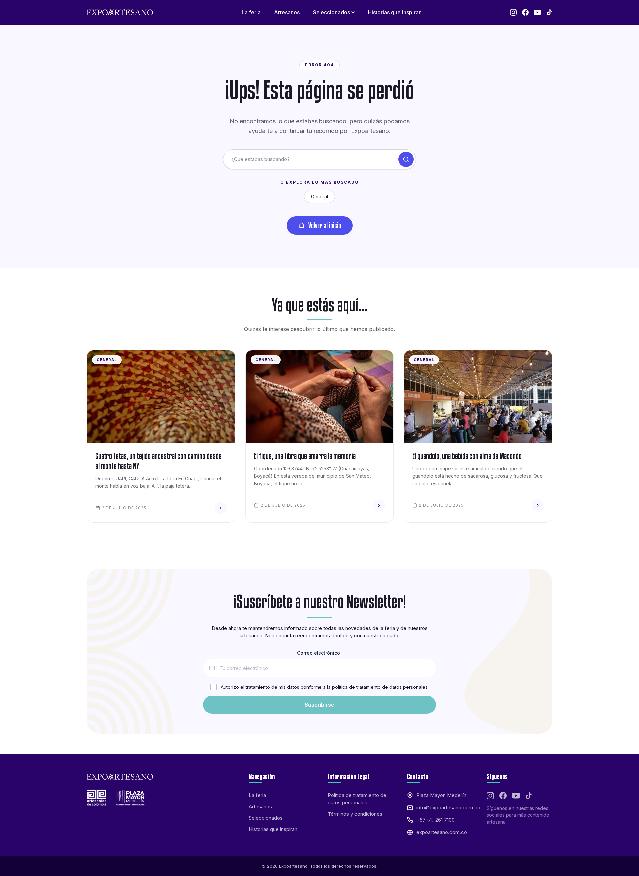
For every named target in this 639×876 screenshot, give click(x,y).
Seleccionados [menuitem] (331, 12)
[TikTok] (549, 12)
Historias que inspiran (273, 829)
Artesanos (260, 806)
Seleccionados (266, 818)
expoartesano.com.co (441, 832)
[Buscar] (406, 159)
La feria (257, 795)
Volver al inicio (324, 225)
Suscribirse (319, 704)
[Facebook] (525, 12)
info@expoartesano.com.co (448, 807)
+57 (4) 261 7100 (435, 820)
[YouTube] (537, 12)
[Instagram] (513, 12)
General (319, 196)
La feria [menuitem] (251, 12)
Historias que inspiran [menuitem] (395, 12)
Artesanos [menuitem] (287, 12)
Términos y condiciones (355, 814)
